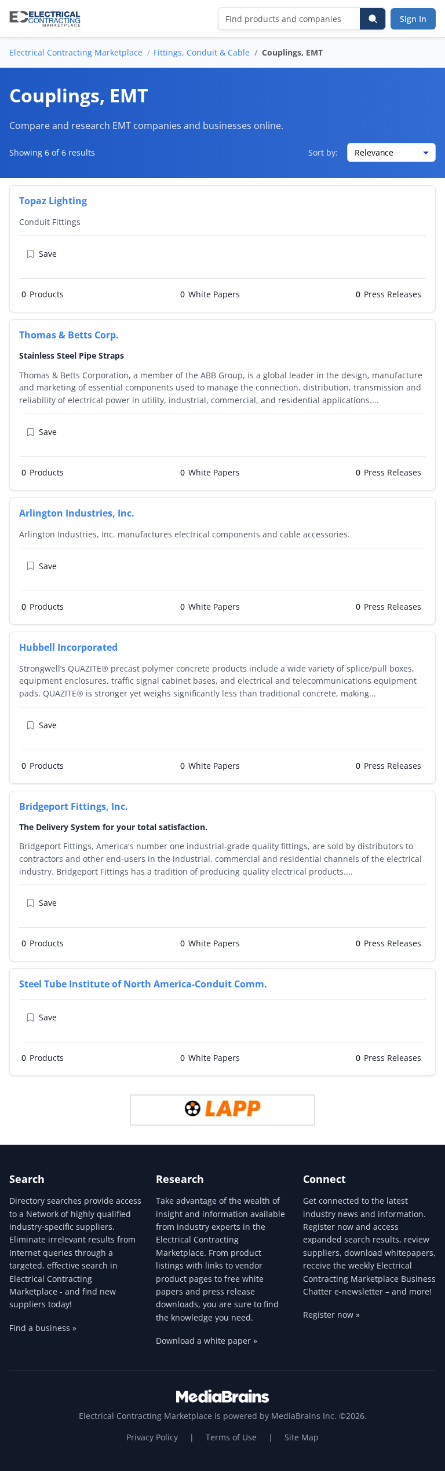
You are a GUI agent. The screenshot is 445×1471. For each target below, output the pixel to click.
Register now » (331, 1314)
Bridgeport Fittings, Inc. (73, 806)
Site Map (301, 1437)
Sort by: (323, 152)
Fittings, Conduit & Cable (202, 52)
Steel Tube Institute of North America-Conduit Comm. (143, 984)
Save (48, 253)
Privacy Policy (152, 1437)
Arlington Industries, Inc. (76, 513)
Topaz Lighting (53, 200)
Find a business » (42, 1327)
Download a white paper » (206, 1340)
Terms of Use (231, 1437)
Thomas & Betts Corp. (69, 335)
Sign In (413, 18)
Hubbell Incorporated (68, 647)
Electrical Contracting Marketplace (76, 52)
